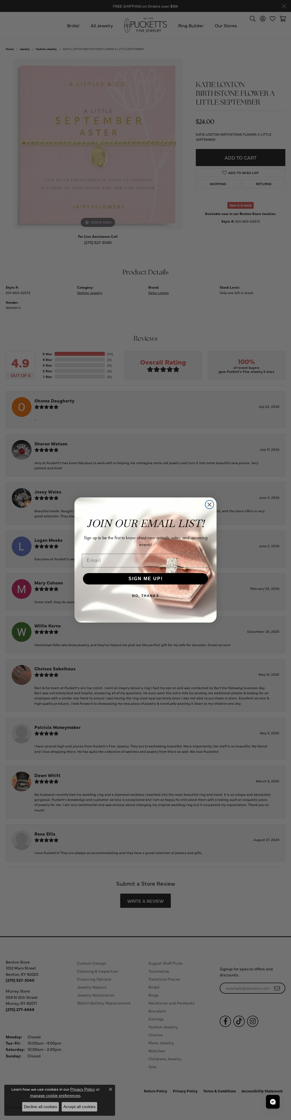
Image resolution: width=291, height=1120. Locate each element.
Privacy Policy (82, 1089)
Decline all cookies (40, 1106)
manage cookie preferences (55, 1095)
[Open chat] (273, 1102)
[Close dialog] (209, 504)
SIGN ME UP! (145, 578)
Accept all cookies (79, 1106)
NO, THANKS (145, 596)
